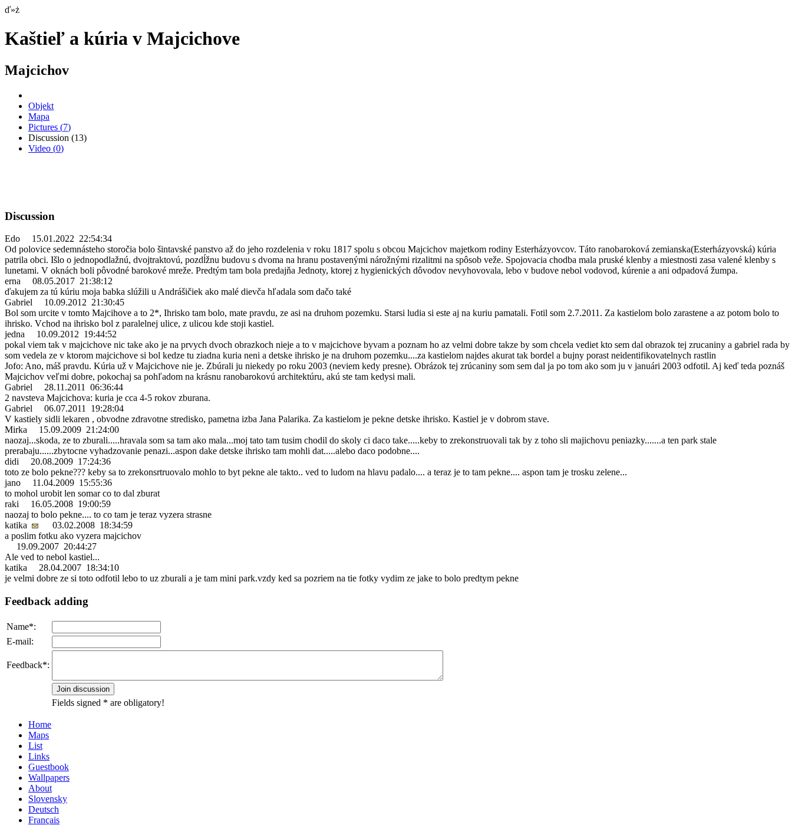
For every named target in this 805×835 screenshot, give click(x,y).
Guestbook (48, 767)
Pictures (49, 127)
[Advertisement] (143, 181)
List (35, 746)
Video (46, 148)
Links (39, 756)
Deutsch (43, 809)
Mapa (39, 116)
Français (44, 820)
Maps (38, 735)
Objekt (41, 106)
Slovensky (47, 799)
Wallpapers (49, 777)
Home (39, 724)
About (40, 788)
